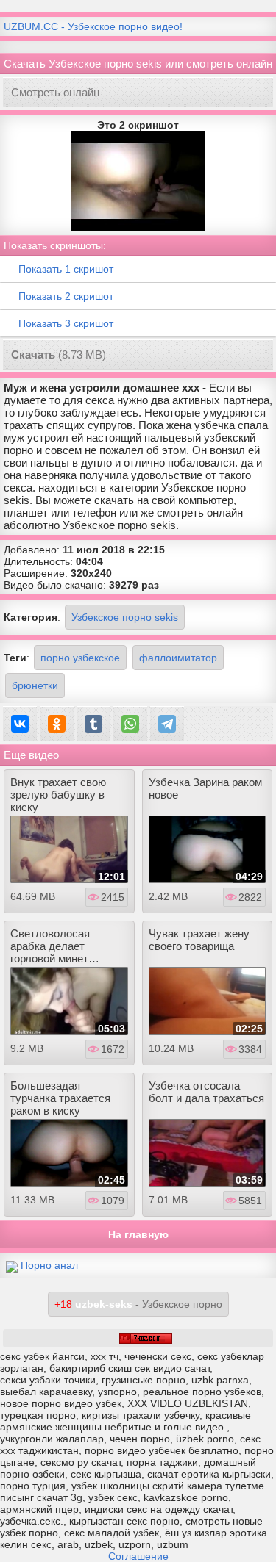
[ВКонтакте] (20, 723)
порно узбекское (80, 657)
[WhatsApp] (130, 723)
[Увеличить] (138, 180)
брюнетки (35, 685)
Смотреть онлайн (55, 92)
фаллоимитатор (178, 657)
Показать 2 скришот (65, 296)
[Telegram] (167, 723)
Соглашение (138, 1556)
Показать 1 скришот (65, 269)
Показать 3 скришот (65, 323)
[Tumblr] (93, 723)
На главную (138, 1234)
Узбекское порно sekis (124, 617)
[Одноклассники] (57, 723)
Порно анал (49, 1265)
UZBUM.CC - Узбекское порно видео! (93, 26)
